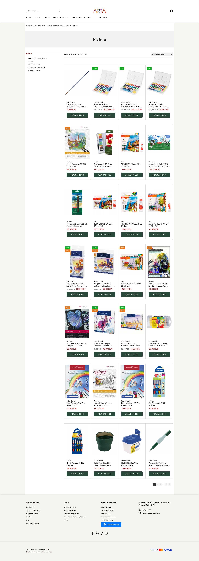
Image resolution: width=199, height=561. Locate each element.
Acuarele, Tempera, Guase (37, 58)
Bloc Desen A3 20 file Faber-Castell (76, 404)
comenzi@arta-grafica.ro (150, 513)
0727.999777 (146, 510)
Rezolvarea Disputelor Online (74, 517)
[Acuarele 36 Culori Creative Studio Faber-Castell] (159, 82)
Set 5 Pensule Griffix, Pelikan (75, 464)
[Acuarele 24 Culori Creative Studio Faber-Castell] (132, 82)
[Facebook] (93, 533)
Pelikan (151, 401)
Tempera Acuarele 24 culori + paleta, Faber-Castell (103, 285)
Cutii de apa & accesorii (36, 67)
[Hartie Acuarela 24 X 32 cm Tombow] (77, 142)
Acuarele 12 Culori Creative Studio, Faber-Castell (131, 344)
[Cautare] (59, 11)
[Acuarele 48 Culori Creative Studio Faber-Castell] (104, 82)
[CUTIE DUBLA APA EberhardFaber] (132, 441)
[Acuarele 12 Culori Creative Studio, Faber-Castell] (132, 322)
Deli (122, 162)
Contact (29, 517)
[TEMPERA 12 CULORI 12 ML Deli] (104, 202)
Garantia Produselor (71, 514)
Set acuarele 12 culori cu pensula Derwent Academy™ (103, 165)
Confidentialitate (32, 514)
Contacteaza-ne (113, 524)
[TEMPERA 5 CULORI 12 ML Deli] (132, 202)
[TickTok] (102, 533)
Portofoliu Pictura (34, 71)
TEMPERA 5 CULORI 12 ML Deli (131, 225)
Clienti (66, 502)
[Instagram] (106, 533)
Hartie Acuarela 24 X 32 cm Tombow (76, 165)
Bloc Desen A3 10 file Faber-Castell (130, 404)
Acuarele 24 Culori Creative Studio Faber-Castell (130, 105)
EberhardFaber (153, 341)
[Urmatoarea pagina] (169, 484)
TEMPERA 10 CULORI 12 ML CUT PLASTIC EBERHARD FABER (158, 344)
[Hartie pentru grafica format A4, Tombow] (104, 381)
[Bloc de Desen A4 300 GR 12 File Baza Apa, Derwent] (159, 262)
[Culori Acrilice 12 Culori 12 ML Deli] (132, 262)
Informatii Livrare (32, 523)
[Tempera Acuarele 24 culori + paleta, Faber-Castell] (104, 262)
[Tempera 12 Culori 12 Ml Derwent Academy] (77, 202)
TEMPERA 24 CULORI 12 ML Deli (130, 165)
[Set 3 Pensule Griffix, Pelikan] (159, 381)
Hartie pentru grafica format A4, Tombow (102, 404)
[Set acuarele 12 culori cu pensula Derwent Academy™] (104, 142)
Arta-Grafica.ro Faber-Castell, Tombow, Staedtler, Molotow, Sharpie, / (49, 25)
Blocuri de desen (34, 64)
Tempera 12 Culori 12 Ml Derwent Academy (77, 225)
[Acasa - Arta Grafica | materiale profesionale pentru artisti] (99, 11)
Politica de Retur (70, 510)
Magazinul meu (32, 502)
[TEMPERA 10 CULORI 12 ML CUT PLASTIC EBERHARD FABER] (159, 322)
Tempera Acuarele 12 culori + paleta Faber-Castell (76, 285)
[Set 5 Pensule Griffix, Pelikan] (77, 441)
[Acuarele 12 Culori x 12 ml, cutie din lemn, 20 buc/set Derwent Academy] (159, 142)
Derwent (96, 162)
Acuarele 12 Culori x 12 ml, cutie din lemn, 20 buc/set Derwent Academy (158, 165)
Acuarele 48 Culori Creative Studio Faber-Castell (103, 105)
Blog (28, 520)
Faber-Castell (71, 102)
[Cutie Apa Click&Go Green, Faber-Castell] (104, 441)
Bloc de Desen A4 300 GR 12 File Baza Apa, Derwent (158, 285)
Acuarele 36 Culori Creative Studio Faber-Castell (158, 105)
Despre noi (30, 507)
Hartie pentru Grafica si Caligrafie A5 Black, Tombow (76, 344)
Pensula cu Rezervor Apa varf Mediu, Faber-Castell (158, 464)
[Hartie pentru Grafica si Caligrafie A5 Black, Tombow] (77, 322)
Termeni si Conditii (33, 510)
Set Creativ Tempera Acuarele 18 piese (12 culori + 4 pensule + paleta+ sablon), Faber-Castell (104, 344)
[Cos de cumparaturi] (171, 11)
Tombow (69, 162)
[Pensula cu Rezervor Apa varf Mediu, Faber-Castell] (159, 441)
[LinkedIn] (97, 533)
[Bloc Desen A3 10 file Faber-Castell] (132, 381)
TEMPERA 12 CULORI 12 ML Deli (103, 225)
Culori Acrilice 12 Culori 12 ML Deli (131, 285)
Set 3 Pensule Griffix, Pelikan (157, 404)
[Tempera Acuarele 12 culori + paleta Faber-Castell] (77, 262)
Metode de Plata (70, 507)
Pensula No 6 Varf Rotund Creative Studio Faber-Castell (76, 105)
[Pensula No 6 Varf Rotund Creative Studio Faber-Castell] (77, 82)
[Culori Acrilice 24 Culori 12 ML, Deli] (159, 202)
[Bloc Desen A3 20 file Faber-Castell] (77, 381)
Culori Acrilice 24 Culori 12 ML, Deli (158, 225)
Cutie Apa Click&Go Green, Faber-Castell (102, 464)
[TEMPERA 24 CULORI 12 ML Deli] (132, 142)
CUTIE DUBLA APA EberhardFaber (129, 464)
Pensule (30, 61)
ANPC (66, 520)
